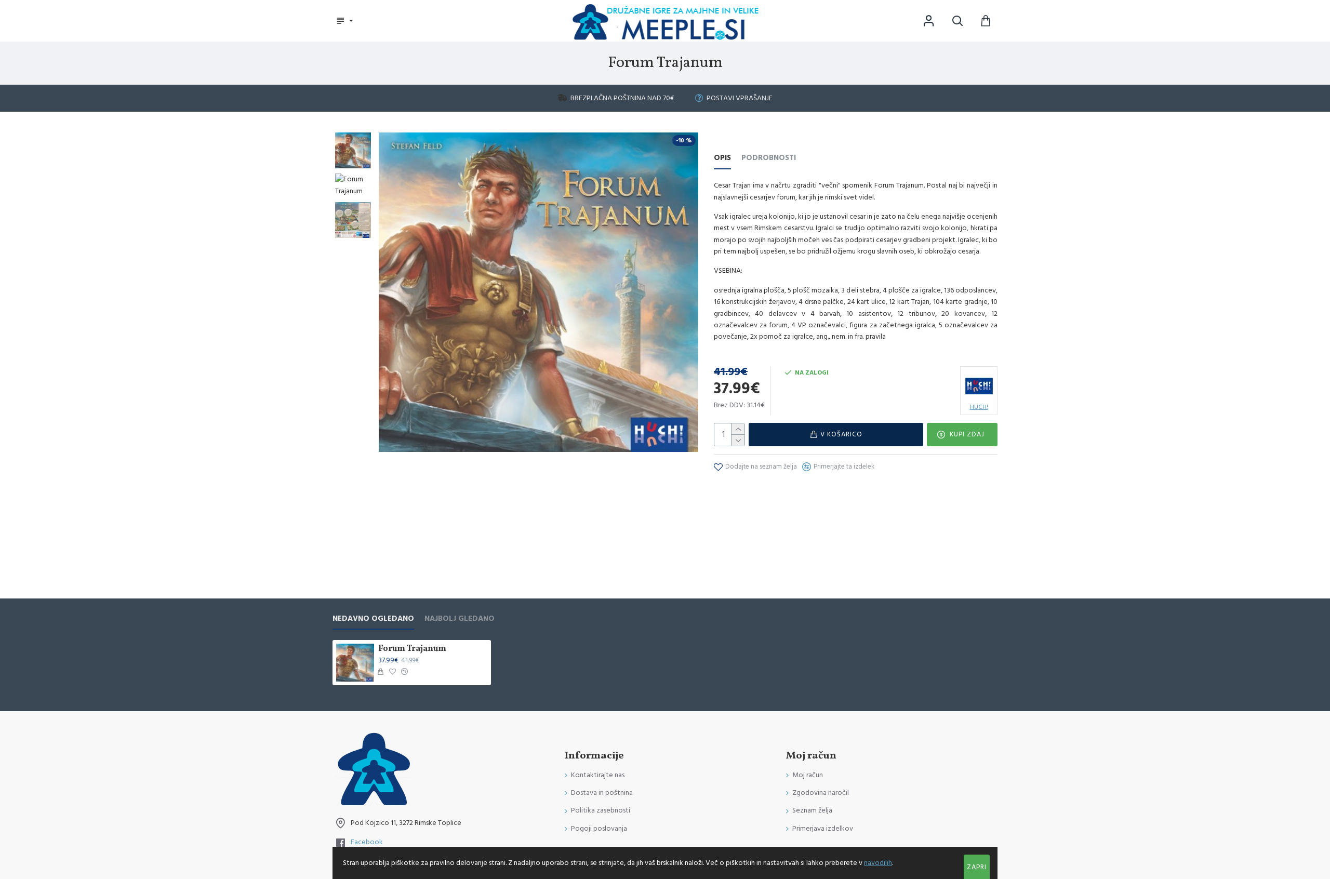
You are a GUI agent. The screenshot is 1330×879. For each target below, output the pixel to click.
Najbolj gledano (459, 619)
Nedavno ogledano (373, 619)
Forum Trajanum (412, 649)
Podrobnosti (768, 158)
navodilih (878, 863)
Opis (722, 158)
